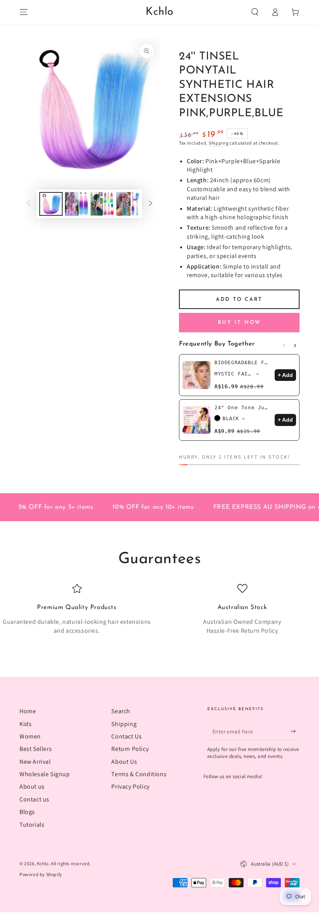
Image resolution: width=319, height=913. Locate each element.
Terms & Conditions (139, 774)
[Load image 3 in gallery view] (102, 204)
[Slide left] (28, 204)
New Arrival (35, 762)
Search (120, 711)
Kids (25, 724)
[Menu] (24, 12)
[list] (159, 609)
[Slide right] (150, 204)
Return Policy (130, 749)
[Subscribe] (295, 731)
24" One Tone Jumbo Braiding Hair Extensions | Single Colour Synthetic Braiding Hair (242, 407)
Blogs (27, 812)
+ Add (285, 375)
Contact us (34, 799)
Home (27, 711)
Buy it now (239, 322)
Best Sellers (35, 749)
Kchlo (43, 863)
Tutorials (31, 824)
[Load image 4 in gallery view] (128, 204)
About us (32, 786)
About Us (124, 762)
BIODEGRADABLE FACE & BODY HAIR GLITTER (242, 362)
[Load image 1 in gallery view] (51, 204)
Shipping (219, 143)
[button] (255, 12)
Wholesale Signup (44, 774)
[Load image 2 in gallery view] (76, 204)
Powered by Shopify (40, 874)
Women (30, 736)
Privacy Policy (130, 786)
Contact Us (126, 736)
